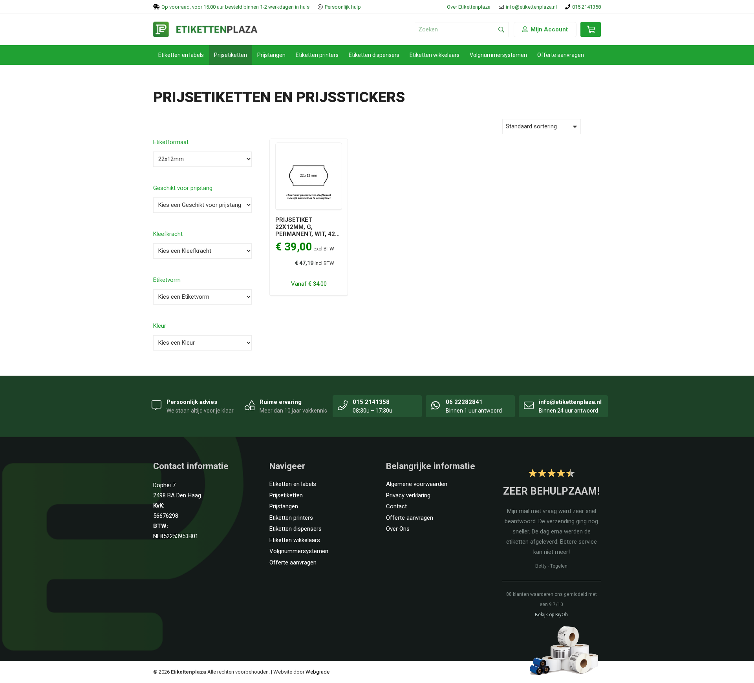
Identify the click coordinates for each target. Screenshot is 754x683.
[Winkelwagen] (590, 33)
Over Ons (398, 528)
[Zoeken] (501, 29)
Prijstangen (283, 506)
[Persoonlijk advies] (156, 405)
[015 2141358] (343, 405)
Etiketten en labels (292, 484)
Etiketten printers (291, 517)
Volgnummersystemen (298, 551)
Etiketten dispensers (295, 528)
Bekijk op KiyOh (551, 614)
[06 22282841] (436, 405)
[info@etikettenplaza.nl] (529, 405)
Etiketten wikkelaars (294, 540)
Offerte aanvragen (293, 562)
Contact (396, 506)
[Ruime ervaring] (250, 405)
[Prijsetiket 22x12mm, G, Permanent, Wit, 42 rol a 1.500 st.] (308, 147)
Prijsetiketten (286, 495)
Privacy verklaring (408, 495)
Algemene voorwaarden (416, 484)
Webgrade (317, 672)
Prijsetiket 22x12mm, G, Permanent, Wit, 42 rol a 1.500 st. (305, 230)
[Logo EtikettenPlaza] (205, 29)
